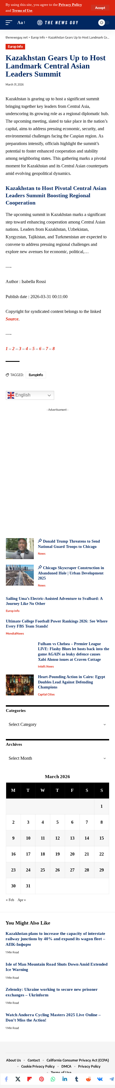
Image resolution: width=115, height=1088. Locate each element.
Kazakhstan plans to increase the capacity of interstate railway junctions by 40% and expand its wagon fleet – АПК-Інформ (55, 939)
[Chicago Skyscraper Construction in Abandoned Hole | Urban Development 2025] (20, 575)
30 (13, 885)
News (41, 553)
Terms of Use (22, 11)
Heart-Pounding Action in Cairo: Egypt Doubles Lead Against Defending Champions (71, 682)
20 (72, 854)
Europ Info (15, 46)
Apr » (22, 900)
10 (28, 838)
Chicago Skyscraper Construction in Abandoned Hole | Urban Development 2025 (71, 573)
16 (13, 854)
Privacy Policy (70, 5)
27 (72, 870)
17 (28, 854)
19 (57, 854)
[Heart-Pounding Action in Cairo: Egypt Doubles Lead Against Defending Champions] (20, 684)
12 (57, 838)
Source (12, 319)
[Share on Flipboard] (29, 1079)
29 (101, 870)
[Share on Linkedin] (65, 1079)
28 (87, 870)
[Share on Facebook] (6, 1079)
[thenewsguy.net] (57, 23)
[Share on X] (18, 1079)
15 (101, 838)
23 (13, 870)
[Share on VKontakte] (100, 1079)
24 (28, 870)
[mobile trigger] (10, 23)
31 (28, 885)
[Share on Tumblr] (76, 1079)
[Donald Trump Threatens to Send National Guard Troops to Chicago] (20, 548)
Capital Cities (46, 694)
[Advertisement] (57, 471)
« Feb (10, 900)
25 (42, 870)
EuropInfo (36, 375)
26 (57, 870)
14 (87, 838)
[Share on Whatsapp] (53, 1079)
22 (101, 854)
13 (72, 838)
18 (42, 854)
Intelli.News (46, 666)
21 (87, 854)
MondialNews (15, 633)
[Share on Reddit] (88, 1079)
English (22, 395)
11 (43, 838)
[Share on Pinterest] (41, 1079)
